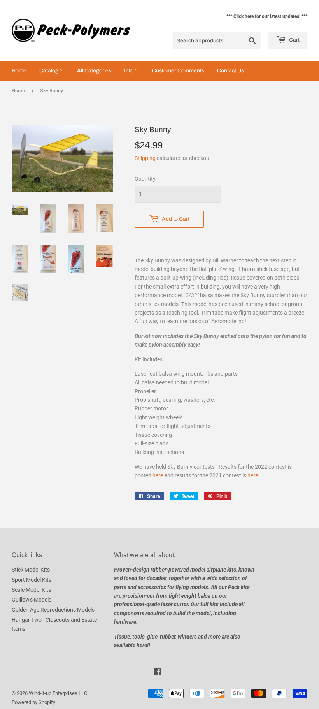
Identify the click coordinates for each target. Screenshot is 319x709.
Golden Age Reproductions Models (53, 610)
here (157, 475)
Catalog (49, 71)
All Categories (94, 71)
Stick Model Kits (31, 569)
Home (19, 71)
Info (129, 71)
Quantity (145, 179)
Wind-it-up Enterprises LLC (58, 693)
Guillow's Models (31, 599)
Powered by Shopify (33, 702)
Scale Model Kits (31, 590)
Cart (294, 40)
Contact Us (230, 71)
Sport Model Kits (31, 580)
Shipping (145, 158)
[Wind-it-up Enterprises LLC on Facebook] (158, 672)
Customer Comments (178, 71)
